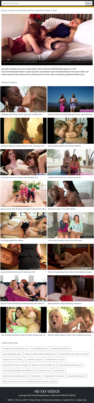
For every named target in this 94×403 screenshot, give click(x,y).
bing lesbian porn (40, 348)
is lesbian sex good (34, 359)
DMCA (10, 400)
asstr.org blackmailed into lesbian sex (19, 370)
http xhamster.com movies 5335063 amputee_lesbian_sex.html (30, 381)
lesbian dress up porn (55, 359)
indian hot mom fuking (13, 359)
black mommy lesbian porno (15, 376)
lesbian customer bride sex (43, 365)
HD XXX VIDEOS (47, 391)
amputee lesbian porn (77, 376)
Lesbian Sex (81, 400)
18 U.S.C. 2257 (21, 400)
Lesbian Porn (69, 400)
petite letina (59, 370)
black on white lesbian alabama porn (41, 354)
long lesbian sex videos (54, 376)
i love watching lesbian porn (70, 365)
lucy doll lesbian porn (12, 354)
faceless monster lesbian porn (16, 348)
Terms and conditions (51, 400)
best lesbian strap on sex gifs (15, 365)
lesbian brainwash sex (60, 348)
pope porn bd (45, 370)
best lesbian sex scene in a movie (74, 354)
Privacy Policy (34, 400)
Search (89, 3)
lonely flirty (36, 376)
